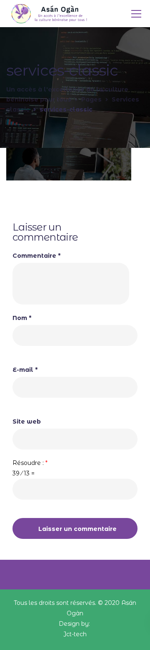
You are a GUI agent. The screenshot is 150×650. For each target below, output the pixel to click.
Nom (21, 318)
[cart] (119, 14)
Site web (26, 421)
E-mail (25, 370)
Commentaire (36, 256)
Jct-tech (75, 634)
